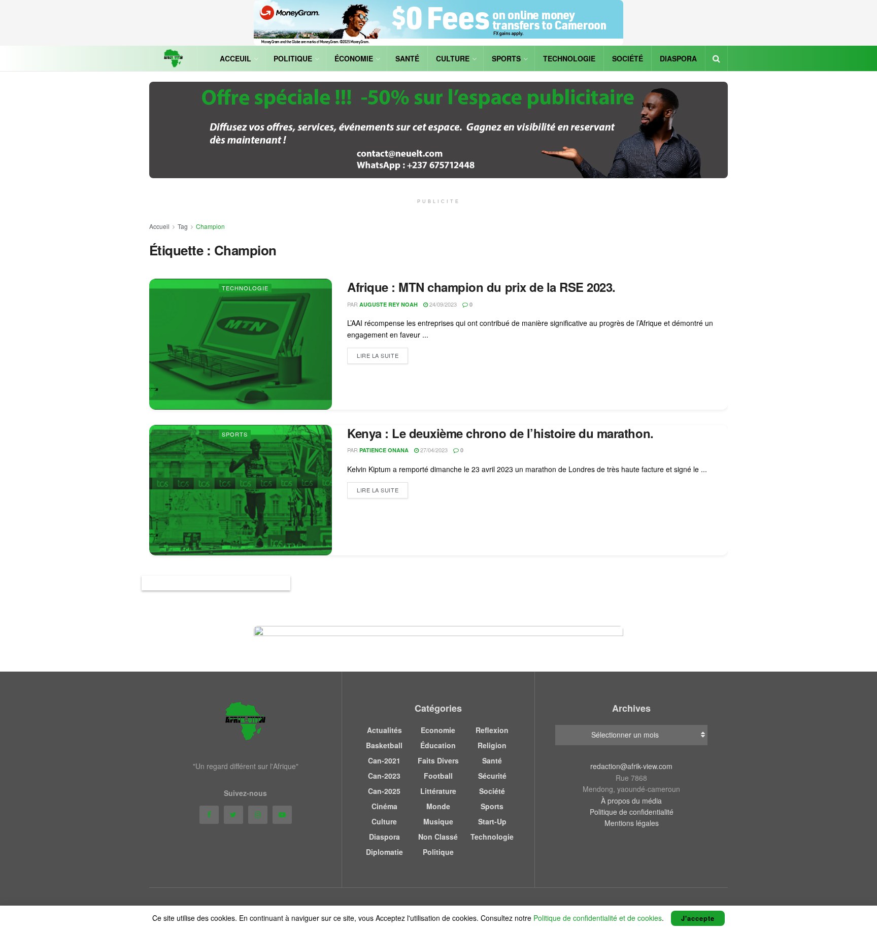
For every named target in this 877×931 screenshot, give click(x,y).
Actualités (384, 730)
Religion (492, 745)
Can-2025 (384, 791)
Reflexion (492, 730)
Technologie (569, 58)
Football (438, 776)
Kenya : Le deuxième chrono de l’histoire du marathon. (500, 433)
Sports (506, 58)
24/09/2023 (442, 304)
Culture (452, 58)
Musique (438, 821)
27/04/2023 (433, 450)
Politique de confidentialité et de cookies (597, 918)
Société (627, 58)
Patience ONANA (384, 450)
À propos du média (631, 800)
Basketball (384, 745)
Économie (353, 58)
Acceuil (235, 58)
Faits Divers (438, 760)
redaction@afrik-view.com (631, 766)
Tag (183, 226)
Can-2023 (384, 776)
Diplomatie (384, 852)
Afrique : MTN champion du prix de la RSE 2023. (481, 286)
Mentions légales (631, 823)
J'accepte (698, 918)
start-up (492, 821)
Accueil (159, 226)
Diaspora (678, 58)
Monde (438, 806)
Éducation (438, 745)
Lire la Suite (377, 355)
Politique (293, 58)
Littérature (438, 791)
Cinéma (384, 806)
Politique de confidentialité (631, 812)
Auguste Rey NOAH (388, 304)
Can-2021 (384, 760)
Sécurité (492, 776)
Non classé (438, 837)
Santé (407, 58)
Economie (438, 730)
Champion (210, 226)
